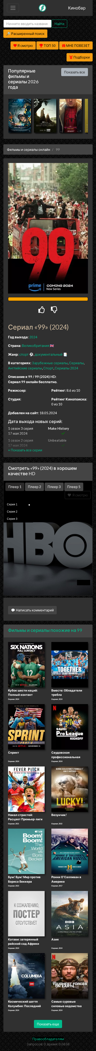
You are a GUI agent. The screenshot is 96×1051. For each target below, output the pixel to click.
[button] (25, 450)
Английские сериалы (25, 368)
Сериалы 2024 (66, 368)
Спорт (48, 368)
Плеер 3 (54, 487)
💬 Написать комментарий (32, 610)
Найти (59, 24)
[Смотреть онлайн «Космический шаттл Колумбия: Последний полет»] (26, 975)
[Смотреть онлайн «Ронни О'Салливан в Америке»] (69, 851)
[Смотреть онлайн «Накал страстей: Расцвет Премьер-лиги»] (26, 789)
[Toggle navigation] (13, 8)
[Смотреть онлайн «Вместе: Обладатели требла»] (69, 664)
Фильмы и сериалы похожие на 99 (45, 630)
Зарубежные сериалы (50, 363)
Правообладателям (48, 1039)
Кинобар (77, 7)
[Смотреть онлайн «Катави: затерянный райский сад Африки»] (26, 913)
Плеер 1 (14, 487)
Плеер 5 (73, 487)
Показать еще (48, 1024)
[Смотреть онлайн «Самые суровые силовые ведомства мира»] (69, 975)
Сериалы (76, 363)
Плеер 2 (34, 487)
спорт (24, 354)
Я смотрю (79, 495)
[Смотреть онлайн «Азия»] (69, 913)
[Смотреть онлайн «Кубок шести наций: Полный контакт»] (26, 664)
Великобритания (35, 346)
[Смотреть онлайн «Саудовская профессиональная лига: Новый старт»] (69, 726)
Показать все (74, 72)
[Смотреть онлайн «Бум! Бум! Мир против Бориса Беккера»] (26, 851)
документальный (49, 354)
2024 (33, 337)
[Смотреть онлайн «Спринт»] (26, 726)
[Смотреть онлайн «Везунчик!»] (69, 789)
